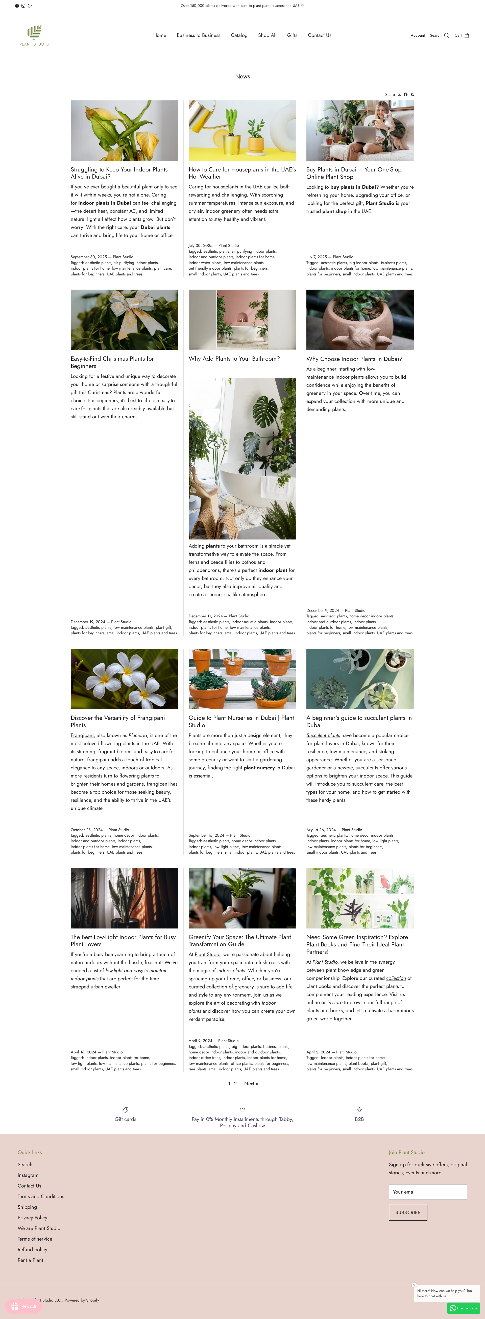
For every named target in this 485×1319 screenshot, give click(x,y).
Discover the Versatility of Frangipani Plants (118, 721)
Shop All (267, 35)
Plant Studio (207, 954)
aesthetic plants (98, 263)
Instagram (28, 1175)
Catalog (239, 35)
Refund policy (32, 1249)
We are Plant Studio (39, 1228)
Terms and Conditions (41, 1196)
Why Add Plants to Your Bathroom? (234, 358)
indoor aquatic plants (250, 622)
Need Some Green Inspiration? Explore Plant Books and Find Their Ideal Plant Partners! (357, 944)
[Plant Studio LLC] (34, 35)
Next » (251, 1083)
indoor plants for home (90, 268)
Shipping (27, 1207)
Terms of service (35, 1239)
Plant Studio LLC (47, 1300)
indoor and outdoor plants (211, 257)
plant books (358, 1063)
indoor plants (349, 377)
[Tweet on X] (399, 94)
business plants (393, 263)
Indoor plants (317, 268)
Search (25, 1164)
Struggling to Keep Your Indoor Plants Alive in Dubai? (119, 173)
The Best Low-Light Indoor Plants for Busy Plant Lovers (123, 941)
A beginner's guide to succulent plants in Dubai (359, 721)
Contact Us (319, 35)
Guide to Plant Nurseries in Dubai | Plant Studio (241, 721)
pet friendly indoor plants (210, 268)
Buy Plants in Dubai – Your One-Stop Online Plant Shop (354, 173)
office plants (241, 1063)
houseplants (225, 186)
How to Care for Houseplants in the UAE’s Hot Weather (242, 173)
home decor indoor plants (371, 616)
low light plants (226, 847)
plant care (162, 268)
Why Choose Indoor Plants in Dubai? (354, 358)
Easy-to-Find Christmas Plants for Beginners (112, 362)
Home (159, 35)
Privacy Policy (32, 1217)
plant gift (163, 627)
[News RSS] (412, 94)
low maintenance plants (132, 268)
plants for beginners (87, 274)
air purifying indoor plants (136, 263)
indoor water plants (205, 263)
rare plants (197, 1069)
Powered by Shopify (82, 1300)
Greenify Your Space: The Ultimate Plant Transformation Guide (240, 941)
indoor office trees (204, 1058)
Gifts (292, 35)
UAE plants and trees (124, 274)
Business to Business (198, 35)
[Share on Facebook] (405, 94)
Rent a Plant (30, 1260)
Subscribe (408, 1212)
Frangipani (82, 735)
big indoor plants (363, 263)
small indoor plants (205, 274)
